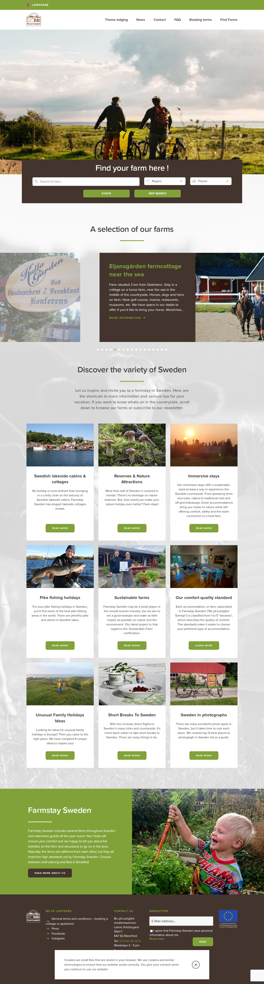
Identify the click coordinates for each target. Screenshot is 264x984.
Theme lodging (116, 20)
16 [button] (162, 350)
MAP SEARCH (157, 193)
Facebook (58, 934)
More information (61, 318)
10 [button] (136, 350)
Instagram (58, 938)
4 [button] (111, 350)
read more (60, 528)
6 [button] (119, 350)
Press (55, 929)
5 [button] (115, 350)
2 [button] (102, 350)
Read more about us (50, 873)
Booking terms (200, 20)
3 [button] (106, 350)
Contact (160, 20)
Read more (204, 528)
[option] (132, 297)
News (140, 20)
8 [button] (128, 350)
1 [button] (98, 350)
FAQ (177, 20)
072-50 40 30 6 (130, 941)
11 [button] (140, 350)
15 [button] (157, 350)
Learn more (204, 645)
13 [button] (149, 350)
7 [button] (123, 350)
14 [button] (153, 350)
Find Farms (229, 20)
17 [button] (166, 350)
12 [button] (145, 350)
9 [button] (132, 350)
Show (106, 193)
